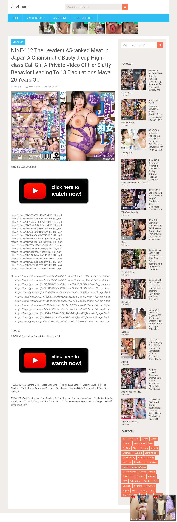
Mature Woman (129, 472)
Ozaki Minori (27, 336)
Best (151, 443)
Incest (125, 467)
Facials (151, 458)
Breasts (144, 448)
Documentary (129, 458)
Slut (155, 481)
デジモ (135, 490)
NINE (18, 336)
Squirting (138, 486)
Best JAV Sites (84, 17)
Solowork (127, 486)
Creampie (127, 453)
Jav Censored (36, 17)
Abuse (145, 439)
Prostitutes (39, 336)
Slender (147, 481)
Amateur (127, 443)
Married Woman (139, 467)
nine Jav (19, 42)
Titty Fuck (150, 486)
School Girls (135, 481)
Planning (152, 476)
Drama (141, 458)
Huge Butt (138, 462)
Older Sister (128, 476)
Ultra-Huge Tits (53, 336)
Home (15, 17)
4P (138, 439)
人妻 (152, 490)
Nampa (143, 472)
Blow (135, 448)
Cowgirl (154, 448)
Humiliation (152, 462)
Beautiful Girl (139, 443)
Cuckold (138, 453)
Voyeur (126, 490)
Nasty (152, 472)
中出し (144, 490)
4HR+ (130, 439)
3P (124, 439)
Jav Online (60, 17)
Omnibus (141, 476)
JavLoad (19, 6)
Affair (153, 439)
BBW (13, 336)
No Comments (53, 87)
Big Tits (126, 448)
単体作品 (127, 495)
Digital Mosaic (151, 453)
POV (125, 481)
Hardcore (127, 462)
